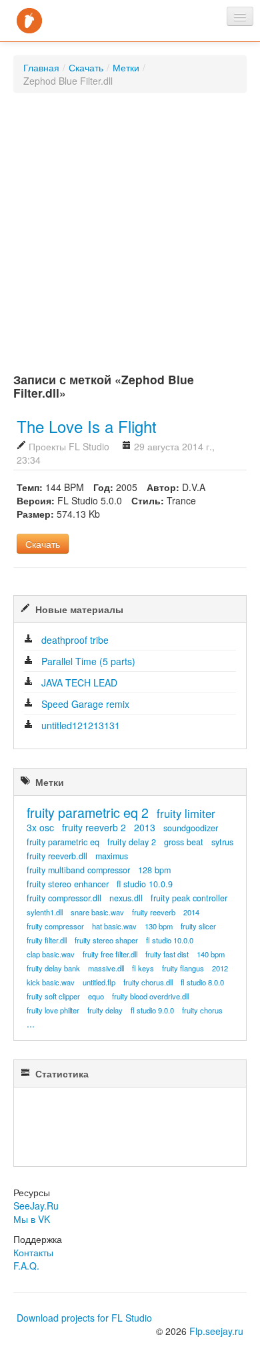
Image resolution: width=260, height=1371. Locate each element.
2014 (191, 912)
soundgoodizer (190, 828)
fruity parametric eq (63, 842)
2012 (220, 968)
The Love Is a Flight (87, 426)
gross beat (183, 842)
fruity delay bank (53, 968)
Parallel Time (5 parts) (88, 661)
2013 (144, 827)
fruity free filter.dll (110, 954)
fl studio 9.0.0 (152, 1010)
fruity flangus (183, 968)
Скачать (86, 67)
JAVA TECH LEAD (79, 682)
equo (96, 996)
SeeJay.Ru (36, 1205)
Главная (41, 67)
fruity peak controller (189, 898)
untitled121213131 (80, 725)
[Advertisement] (130, 236)
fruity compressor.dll (64, 898)
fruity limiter (186, 813)
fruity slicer (198, 926)
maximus (111, 856)
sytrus (222, 842)
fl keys (143, 968)
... (31, 1023)
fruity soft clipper (53, 996)
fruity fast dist (167, 954)
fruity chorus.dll (148, 982)
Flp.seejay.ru (216, 1331)
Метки (126, 67)
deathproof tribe (75, 639)
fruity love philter (53, 1010)
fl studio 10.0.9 (145, 884)
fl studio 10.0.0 (169, 940)
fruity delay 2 (131, 842)
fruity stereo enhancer (68, 884)
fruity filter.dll (47, 940)
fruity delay (105, 1010)
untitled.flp (99, 982)
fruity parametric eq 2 (88, 812)
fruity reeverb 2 (94, 827)
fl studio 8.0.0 (202, 982)
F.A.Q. (26, 1265)
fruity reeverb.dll (57, 856)
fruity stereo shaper (106, 940)
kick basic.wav (51, 982)
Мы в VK (31, 1219)
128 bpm (154, 870)
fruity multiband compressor (78, 870)
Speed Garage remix (85, 704)
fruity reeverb (153, 912)
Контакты (33, 1252)
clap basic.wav (51, 954)
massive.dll (106, 968)
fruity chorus (202, 1010)
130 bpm (159, 926)
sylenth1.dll (45, 912)
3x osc (40, 827)
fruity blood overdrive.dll (150, 996)
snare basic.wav (97, 912)
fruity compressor (55, 926)
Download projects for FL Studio (84, 1317)
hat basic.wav (114, 926)
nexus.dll (126, 898)
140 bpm (211, 954)
